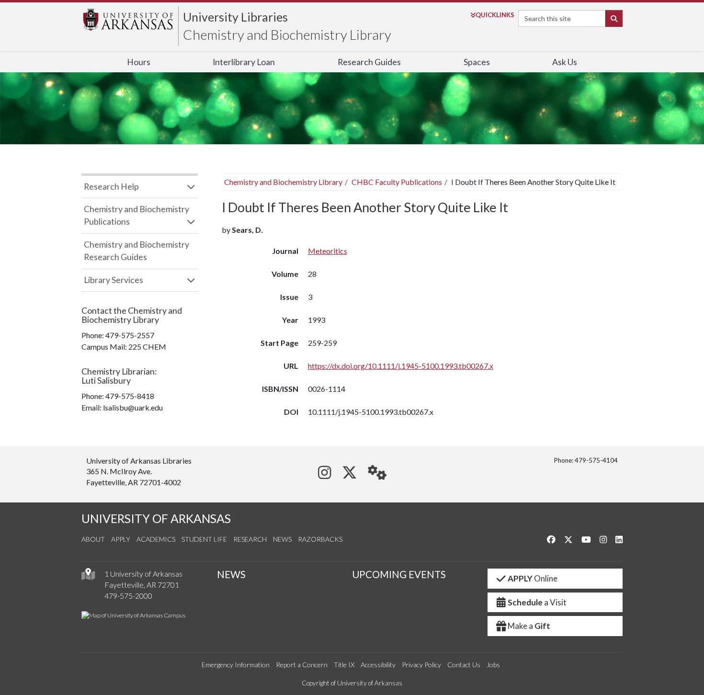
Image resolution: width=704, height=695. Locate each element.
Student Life (204, 539)
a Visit (537, 602)
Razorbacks (320, 539)
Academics (155, 539)
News (282, 539)
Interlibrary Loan (244, 62)
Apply (120, 539)
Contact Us (463, 665)
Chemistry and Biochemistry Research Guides (136, 250)
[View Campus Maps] (88, 576)
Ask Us (564, 62)
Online (532, 578)
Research (250, 539)
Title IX (344, 665)
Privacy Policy (421, 665)
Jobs (493, 665)
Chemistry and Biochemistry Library (287, 34)
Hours (138, 62)
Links (495, 15)
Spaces (477, 62)
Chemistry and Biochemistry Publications (136, 215)
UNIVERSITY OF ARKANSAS (156, 518)
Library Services (113, 280)
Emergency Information (236, 665)
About (93, 539)
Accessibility (378, 665)
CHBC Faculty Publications (397, 181)
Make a (529, 626)
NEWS (231, 574)
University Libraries (235, 17)
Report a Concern (302, 665)
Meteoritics (327, 250)
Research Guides (369, 62)
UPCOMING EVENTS (399, 574)
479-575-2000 (128, 595)
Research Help (111, 187)
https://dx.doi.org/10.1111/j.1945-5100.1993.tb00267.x (400, 365)
